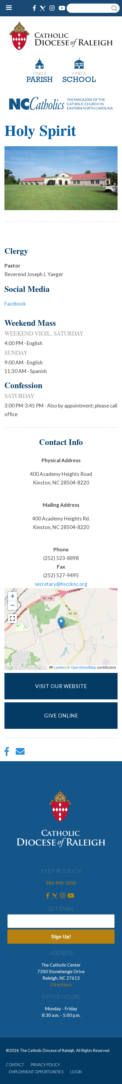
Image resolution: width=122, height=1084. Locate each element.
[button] (61, 623)
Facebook (15, 304)
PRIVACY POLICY (45, 1064)
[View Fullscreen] (12, 618)
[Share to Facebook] (6, 752)
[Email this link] (20, 752)
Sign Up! (61, 936)
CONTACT (15, 1064)
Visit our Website (61, 686)
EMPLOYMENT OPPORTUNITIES (36, 1071)
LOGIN (76, 1071)
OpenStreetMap (83, 667)
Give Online (61, 715)
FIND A (39, 73)
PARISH (39, 80)
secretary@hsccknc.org (61, 584)
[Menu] (11, 8)
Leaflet (59, 667)
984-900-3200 (61, 882)
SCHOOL (79, 80)
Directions (61, 984)
